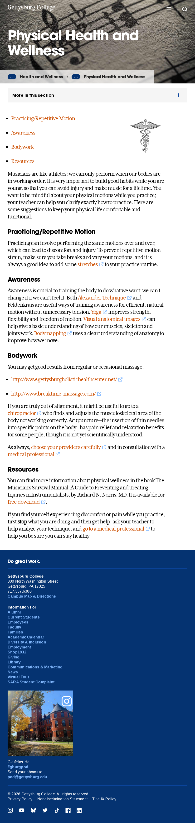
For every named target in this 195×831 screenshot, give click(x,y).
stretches (88, 264)
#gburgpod (18, 767)
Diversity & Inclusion (27, 642)
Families (15, 632)
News (13, 672)
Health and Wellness (41, 76)
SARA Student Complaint (31, 682)
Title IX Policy (104, 799)
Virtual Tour (18, 677)
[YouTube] (21, 810)
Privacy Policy (20, 799)
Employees (18, 622)
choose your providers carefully (66, 447)
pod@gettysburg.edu (27, 777)
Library (14, 662)
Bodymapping (50, 333)
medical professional (31, 454)
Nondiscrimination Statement (62, 799)
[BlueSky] (33, 810)
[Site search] (184, 9)
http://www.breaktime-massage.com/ (53, 394)
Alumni (14, 612)
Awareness (23, 133)
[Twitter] (45, 810)
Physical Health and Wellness (114, 76)
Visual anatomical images (111, 319)
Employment (19, 647)
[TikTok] (56, 810)
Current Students (24, 617)
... (12, 76)
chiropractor (22, 413)
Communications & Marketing (35, 667)
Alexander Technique (102, 298)
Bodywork (22, 147)
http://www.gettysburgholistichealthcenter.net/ (64, 379)
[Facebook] (68, 811)
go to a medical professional (113, 529)
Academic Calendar (26, 637)
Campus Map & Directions (32, 596)
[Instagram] (10, 811)
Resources (22, 161)
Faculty (14, 627)
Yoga (96, 312)
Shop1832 (17, 652)
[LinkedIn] (79, 811)
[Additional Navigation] (168, 9)
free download (24, 502)
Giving (14, 657)
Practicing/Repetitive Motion (43, 118)
